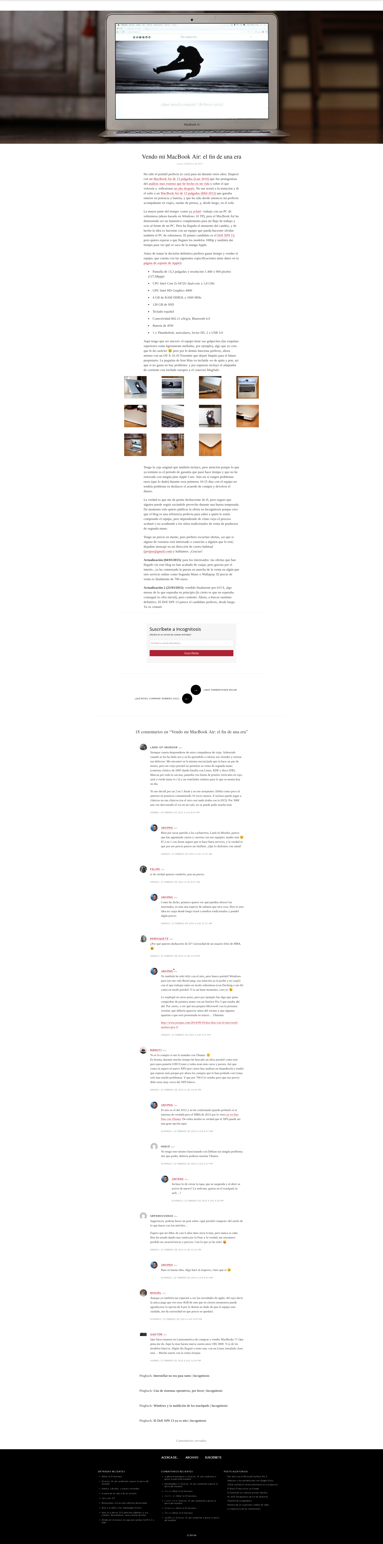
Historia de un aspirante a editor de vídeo (248, 1505)
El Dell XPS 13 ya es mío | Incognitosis (179, 1420)
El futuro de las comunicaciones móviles (247, 1492)
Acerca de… (170, 1457)
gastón (156, 1334)
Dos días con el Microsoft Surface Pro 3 (247, 1476)
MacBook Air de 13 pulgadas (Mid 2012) (188, 193)
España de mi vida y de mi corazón (119, 1493)
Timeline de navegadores (239, 1501)
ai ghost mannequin (174, 1476)
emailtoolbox (171, 1484)
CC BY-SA (191, 1535)
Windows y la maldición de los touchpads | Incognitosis (190, 1405)
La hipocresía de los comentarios (244, 1509)
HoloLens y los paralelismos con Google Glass (250, 1480)
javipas (167, 827)
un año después (184, 188)
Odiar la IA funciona (112, 1476)
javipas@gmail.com (158, 551)
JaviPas (167, 971)
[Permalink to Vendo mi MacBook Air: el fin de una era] (191, 78)
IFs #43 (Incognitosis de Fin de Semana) (247, 1496)
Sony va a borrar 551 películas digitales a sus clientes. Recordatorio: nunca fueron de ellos (125, 1513)
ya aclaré (195, 211)
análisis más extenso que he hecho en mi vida (179, 183)
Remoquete (159, 938)
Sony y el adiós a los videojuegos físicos (122, 1508)
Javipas (178, 1178)
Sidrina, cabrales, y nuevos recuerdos (121, 1488)
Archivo (192, 1457)
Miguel (155, 1292)
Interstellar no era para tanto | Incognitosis (181, 1376)
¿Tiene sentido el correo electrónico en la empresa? (252, 1484)
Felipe (155, 869)
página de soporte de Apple (162, 263)
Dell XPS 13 (225, 235)
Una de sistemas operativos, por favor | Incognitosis (187, 1390)
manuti (156, 1050)
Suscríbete (191, 653)
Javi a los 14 (108, 1498)
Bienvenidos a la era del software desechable (124, 1503)
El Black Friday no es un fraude (243, 1488)
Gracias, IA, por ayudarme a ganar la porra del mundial (190, 1477)
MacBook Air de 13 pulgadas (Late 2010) (181, 179)
